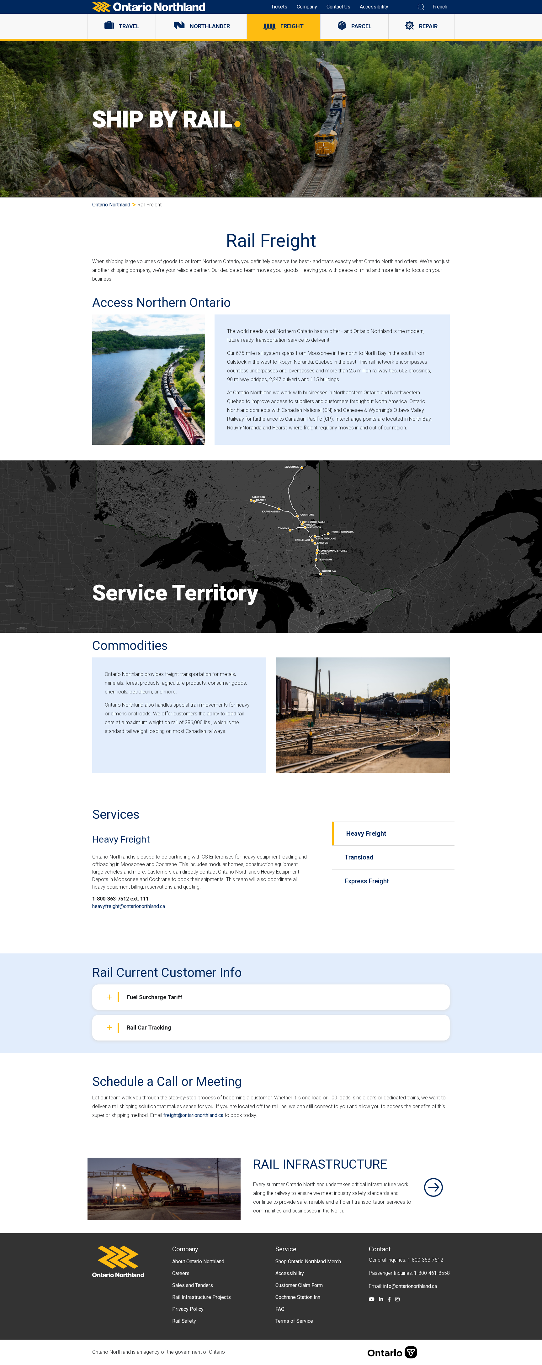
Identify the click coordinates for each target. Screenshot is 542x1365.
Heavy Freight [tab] (366, 833)
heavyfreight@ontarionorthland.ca (129, 906)
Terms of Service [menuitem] (294, 1321)
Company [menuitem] (307, 7)
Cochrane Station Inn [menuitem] (297, 1297)
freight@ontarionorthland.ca (193, 1115)
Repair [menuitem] (428, 26)
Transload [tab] (359, 857)
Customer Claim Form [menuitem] (299, 1285)
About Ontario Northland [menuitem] (198, 1261)
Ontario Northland (111, 205)
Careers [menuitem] (180, 1273)
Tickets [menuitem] (279, 7)
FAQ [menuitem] (279, 1309)
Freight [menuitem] (292, 26)
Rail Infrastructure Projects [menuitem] (201, 1297)
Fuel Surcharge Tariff (154, 997)
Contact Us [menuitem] (338, 7)
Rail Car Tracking (149, 1027)
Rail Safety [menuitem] (184, 1321)
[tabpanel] (209, 878)
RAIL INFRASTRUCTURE (320, 1164)
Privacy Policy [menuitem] (188, 1309)
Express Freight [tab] (367, 881)
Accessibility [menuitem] (374, 7)
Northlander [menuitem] (210, 26)
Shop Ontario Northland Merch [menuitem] (308, 1261)
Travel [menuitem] (129, 26)
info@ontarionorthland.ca (410, 1286)
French (440, 7)
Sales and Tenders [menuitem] (192, 1285)
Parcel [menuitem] (361, 26)
